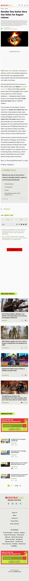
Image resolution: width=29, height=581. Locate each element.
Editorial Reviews (9, 184)
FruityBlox (15, 543)
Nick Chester (7, 27)
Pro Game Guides (7, 532)
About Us (14, 512)
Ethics (14, 515)
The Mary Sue (19, 541)
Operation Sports (9, 541)
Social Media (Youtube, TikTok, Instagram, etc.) (13, 194)
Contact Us (14, 518)
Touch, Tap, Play (6, 543)
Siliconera (7, 537)
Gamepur (22, 532)
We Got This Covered (17, 537)
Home (2, 8)
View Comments (14, 249)
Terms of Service (11, 429)
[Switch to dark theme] (24, 5)
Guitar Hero (6, 215)
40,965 (16, 485)
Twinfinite (16, 532)
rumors (11, 215)
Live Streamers (8, 187)
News (6, 8)
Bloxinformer (22, 543)
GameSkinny (19, 539)
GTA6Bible (14, 546)
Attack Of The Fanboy (10, 535)
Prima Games (20, 535)
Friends (6, 190)
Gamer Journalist (10, 539)
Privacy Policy (18, 429)
